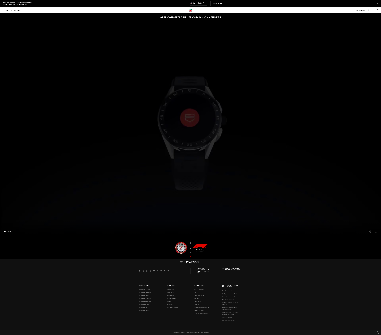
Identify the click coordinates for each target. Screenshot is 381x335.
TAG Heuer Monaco (144, 304)
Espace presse (171, 298)
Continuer (219, 3)
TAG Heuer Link (143, 307)
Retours (196, 304)
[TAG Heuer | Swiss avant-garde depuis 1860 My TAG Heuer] (190, 261)
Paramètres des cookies (229, 297)
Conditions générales (228, 291)
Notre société (170, 289)
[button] (373, 10)
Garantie (196, 298)
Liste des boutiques (172, 307)
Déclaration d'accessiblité (229, 320)
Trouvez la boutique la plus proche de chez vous (204, 270)
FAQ (195, 292)
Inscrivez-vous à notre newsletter (232, 269)
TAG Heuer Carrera (144, 295)
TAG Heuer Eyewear (144, 310)
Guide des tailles (199, 310)
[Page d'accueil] (190, 10)
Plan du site (170, 304)
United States (197, 3)
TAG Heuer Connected (145, 292)
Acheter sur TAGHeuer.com (201, 307)
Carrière (169, 301)
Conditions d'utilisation (228, 300)
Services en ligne (199, 295)
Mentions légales (227, 317)
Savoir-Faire (170, 295)
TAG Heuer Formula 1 (145, 298)
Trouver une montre (144, 289)
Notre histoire (170, 292)
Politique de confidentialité (230, 294)
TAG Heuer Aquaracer (145, 301)
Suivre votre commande (201, 313)
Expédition (197, 301)
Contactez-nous (199, 289)
